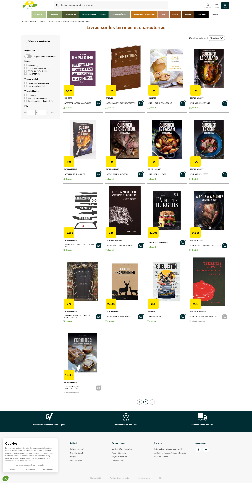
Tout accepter (48, 470)
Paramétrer (30, 470)
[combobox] (111, 5)
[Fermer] (55, 50)
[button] (139, 402)
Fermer (12, 470)
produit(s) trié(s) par (197, 38)
